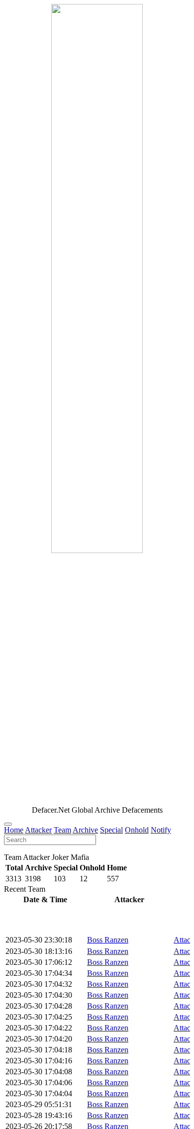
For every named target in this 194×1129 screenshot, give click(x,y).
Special (111, 830)
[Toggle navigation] (8, 824)
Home (13, 830)
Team (62, 830)
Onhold (137, 830)
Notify (161, 830)
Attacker (38, 830)
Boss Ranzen (107, 940)
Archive (85, 830)
